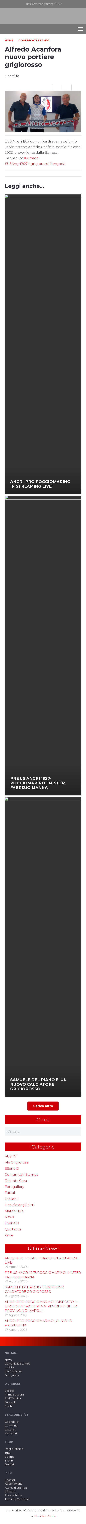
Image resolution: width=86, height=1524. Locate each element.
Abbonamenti (13, 1483)
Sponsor (10, 1479)
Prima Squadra (14, 1394)
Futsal (10, 1193)
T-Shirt (9, 1460)
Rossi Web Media (45, 1516)
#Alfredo (31, 158)
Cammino (11, 1425)
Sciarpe (10, 1456)
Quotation (13, 1229)
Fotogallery (14, 1187)
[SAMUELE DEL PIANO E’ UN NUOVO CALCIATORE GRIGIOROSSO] (43, 947)
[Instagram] (81, 4)
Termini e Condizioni (17, 1499)
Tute (7, 1452)
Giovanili (12, 1199)
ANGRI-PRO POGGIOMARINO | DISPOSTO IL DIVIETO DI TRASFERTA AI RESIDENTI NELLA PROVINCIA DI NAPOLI (41, 1306)
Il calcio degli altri (19, 1205)
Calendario (12, 1421)
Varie (9, 1235)
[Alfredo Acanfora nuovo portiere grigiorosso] (43, 93)
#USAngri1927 (16, 164)
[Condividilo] (57, 87)
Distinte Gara (16, 1181)
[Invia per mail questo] (47, 87)
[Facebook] (74, 4)
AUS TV (10, 1156)
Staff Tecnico (13, 1398)
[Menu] (80, 29)
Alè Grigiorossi (17, 1162)
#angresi (57, 164)
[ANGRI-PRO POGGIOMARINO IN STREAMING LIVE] (43, 344)
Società (9, 1390)
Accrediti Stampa (16, 1487)
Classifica (10, 1429)
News (9, 1217)
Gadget (9, 1464)
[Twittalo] (67, 87)
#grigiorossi (39, 164)
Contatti (10, 1491)
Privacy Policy (13, 1495)
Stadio (9, 1406)
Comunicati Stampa (22, 1174)
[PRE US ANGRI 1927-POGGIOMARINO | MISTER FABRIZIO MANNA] (43, 645)
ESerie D (12, 1168)
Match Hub (14, 1211)
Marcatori (11, 1433)
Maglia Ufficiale (14, 1448)
